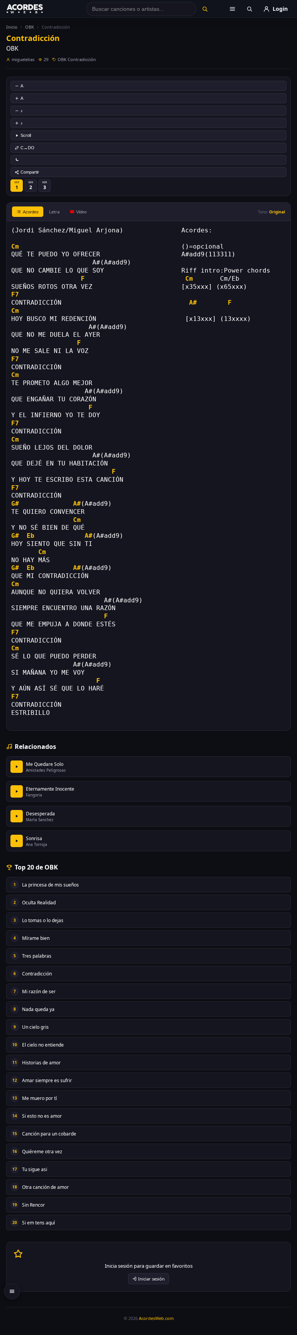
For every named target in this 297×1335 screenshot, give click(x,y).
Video (81, 212)
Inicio (11, 27)
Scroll (25, 135)
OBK (29, 27)
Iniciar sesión (151, 1279)
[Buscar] (205, 9)
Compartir (29, 172)
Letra (54, 212)
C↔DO (27, 147)
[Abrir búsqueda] (249, 8)
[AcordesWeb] (34, 9)
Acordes (31, 212)
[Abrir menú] (232, 8)
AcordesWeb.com (156, 1318)
